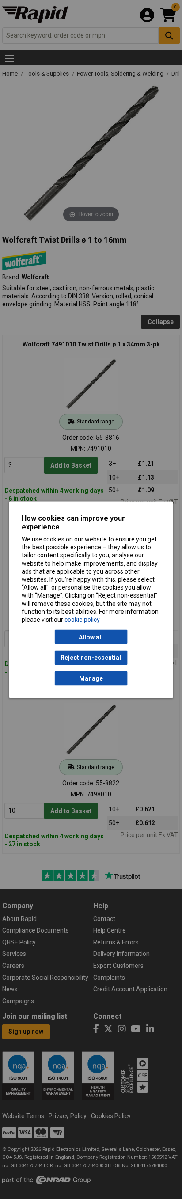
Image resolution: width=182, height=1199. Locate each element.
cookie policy (82, 619)
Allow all (91, 636)
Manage (91, 678)
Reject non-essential (91, 657)
